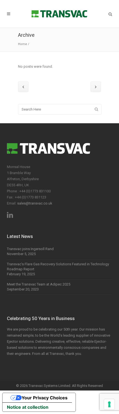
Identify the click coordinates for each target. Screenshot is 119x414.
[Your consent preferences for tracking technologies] (109, 404)
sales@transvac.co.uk (34, 203)
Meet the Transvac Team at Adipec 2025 (38, 284)
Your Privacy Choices (45, 397)
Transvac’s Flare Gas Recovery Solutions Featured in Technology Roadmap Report (58, 266)
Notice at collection (27, 407)
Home (22, 44)
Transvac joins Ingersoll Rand (30, 249)
